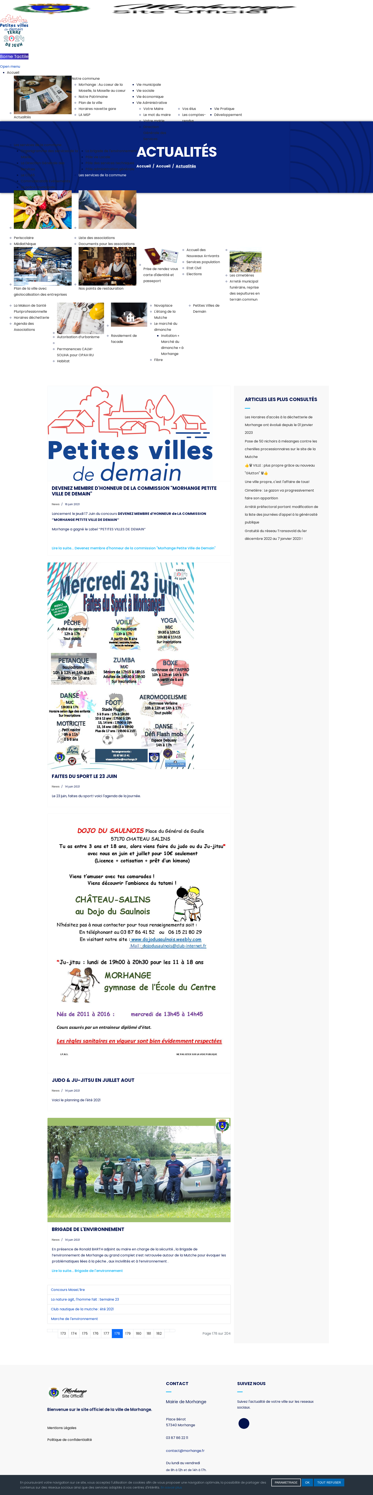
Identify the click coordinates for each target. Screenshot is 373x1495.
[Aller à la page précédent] (55, 1330)
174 (74, 1333)
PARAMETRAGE (286, 1482)
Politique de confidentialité (69, 1439)
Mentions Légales (61, 1427)
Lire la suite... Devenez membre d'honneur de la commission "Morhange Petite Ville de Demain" (134, 548)
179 (128, 1333)
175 (85, 1333)
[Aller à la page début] (50, 1330)
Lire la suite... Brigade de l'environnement (87, 1270)
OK (307, 1482)
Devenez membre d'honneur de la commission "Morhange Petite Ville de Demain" (134, 491)
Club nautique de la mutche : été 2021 (82, 1309)
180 (138, 1333)
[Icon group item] (244, 1423)
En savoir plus (171, 1487)
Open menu (10, 66)
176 (95, 1333)
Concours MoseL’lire (68, 1289)
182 (159, 1333)
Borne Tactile (14, 56)
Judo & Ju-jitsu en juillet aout (93, 1080)
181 (149, 1333)
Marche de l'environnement (74, 1318)
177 (106, 1333)
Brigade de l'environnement (88, 1229)
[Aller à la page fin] (172, 1330)
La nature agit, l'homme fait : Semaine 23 (85, 1299)
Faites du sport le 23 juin (84, 776)
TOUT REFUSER (329, 1482)
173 (63, 1333)
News (56, 504)
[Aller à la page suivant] (167, 1330)
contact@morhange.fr (185, 1450)
